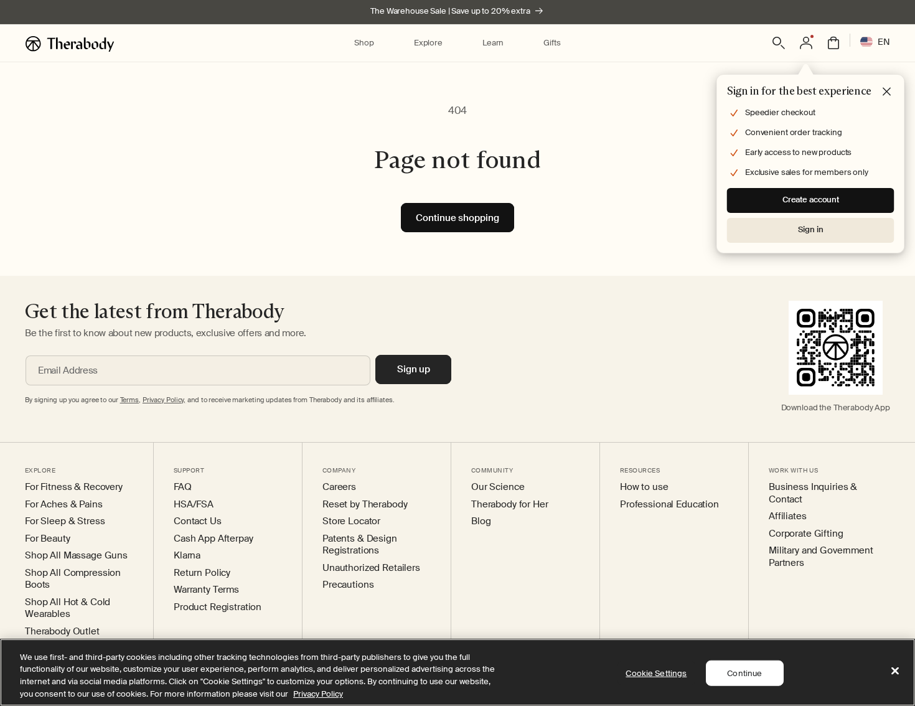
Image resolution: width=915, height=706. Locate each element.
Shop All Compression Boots (73, 579)
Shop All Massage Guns (76, 556)
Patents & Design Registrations (359, 545)
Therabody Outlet (62, 632)
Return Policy (202, 573)
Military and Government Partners (821, 557)
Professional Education (669, 505)
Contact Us (198, 521)
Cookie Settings (656, 673)
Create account (810, 199)
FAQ (183, 487)
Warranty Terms (206, 590)
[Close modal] (887, 92)
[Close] (895, 670)
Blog (480, 521)
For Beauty (47, 539)
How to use (644, 487)
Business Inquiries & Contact (813, 493)
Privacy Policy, (164, 399)
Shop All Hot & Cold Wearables (67, 608)
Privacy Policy (318, 693)
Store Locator (351, 521)
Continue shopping (457, 218)
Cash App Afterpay (213, 539)
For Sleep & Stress (65, 521)
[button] (363, 43)
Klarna (187, 556)
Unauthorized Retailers (371, 568)
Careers (339, 487)
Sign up (413, 369)
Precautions (347, 585)
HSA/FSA (194, 505)
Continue (744, 673)
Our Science (497, 487)
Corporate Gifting (806, 534)
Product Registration (217, 607)
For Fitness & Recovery (74, 487)
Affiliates (788, 516)
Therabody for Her (509, 505)
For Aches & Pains (64, 505)
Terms (129, 399)
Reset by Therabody (364, 505)
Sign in (810, 229)
